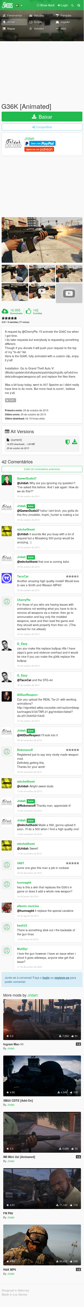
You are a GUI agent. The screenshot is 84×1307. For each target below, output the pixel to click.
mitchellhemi (26, 529)
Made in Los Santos (14, 1294)
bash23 (22, 925)
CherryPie (24, 600)
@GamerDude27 (28, 510)
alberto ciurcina (28, 906)
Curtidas (37, 313)
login (46, 978)
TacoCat (22, 576)
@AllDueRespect (28, 735)
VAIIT (20, 863)
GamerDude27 (27, 478)
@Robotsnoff (26, 805)
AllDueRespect (27, 695)
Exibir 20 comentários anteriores (42, 469)
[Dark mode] (72, 5)
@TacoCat (24, 680)
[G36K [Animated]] (42, 240)
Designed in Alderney (15, 1290)
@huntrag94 (25, 911)
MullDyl (22, 949)
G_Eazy (22, 644)
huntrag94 (24, 882)
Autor (31, 506)
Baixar (44, 116)
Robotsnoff (25, 750)
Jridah (29, 138)
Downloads (16, 313)
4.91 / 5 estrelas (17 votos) (15, 322)
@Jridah (23, 483)
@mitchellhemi (27, 562)
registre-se (62, 978)
